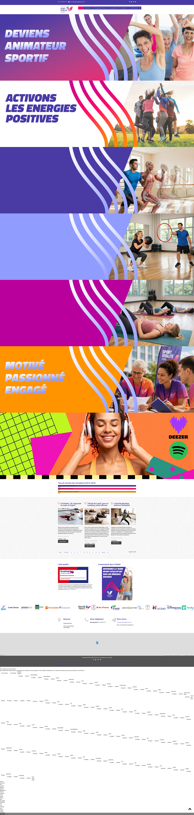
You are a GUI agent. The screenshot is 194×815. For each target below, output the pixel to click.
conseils (93, 543)
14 (71, 552)
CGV (88, 662)
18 (83, 552)
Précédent (66, 552)
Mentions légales (81, 662)
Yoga (65, 538)
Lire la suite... (63, 541)
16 (77, 552)
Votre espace (134, 8)
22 (96, 552)
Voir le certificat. (72, 589)
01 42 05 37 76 (63, 1)
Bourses (123, 8)
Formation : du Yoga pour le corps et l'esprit (71, 504)
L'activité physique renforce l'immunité (122, 504)
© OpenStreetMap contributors (188, 655)
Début (60, 552)
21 (93, 552)
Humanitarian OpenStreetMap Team (175, 655)
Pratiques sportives (100, 8)
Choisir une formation (71, 662)
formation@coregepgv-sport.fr (77, 1)
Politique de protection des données (98, 662)
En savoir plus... (40, 24)
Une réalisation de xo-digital (105, 657)
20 (89, 552)
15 (74, 552)
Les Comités (114, 8)
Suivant (103, 552)
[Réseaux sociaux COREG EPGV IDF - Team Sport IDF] (117, 583)
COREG (80, 8)
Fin (108, 552)
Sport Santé (87, 543)
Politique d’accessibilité (63, 665)
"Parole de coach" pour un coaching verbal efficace (97, 504)
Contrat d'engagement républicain (116, 662)
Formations (87, 8)
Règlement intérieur (129, 662)
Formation (60, 538)
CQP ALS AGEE (61, 662)
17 (80, 552)
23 (99, 552)
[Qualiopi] (73, 574)
